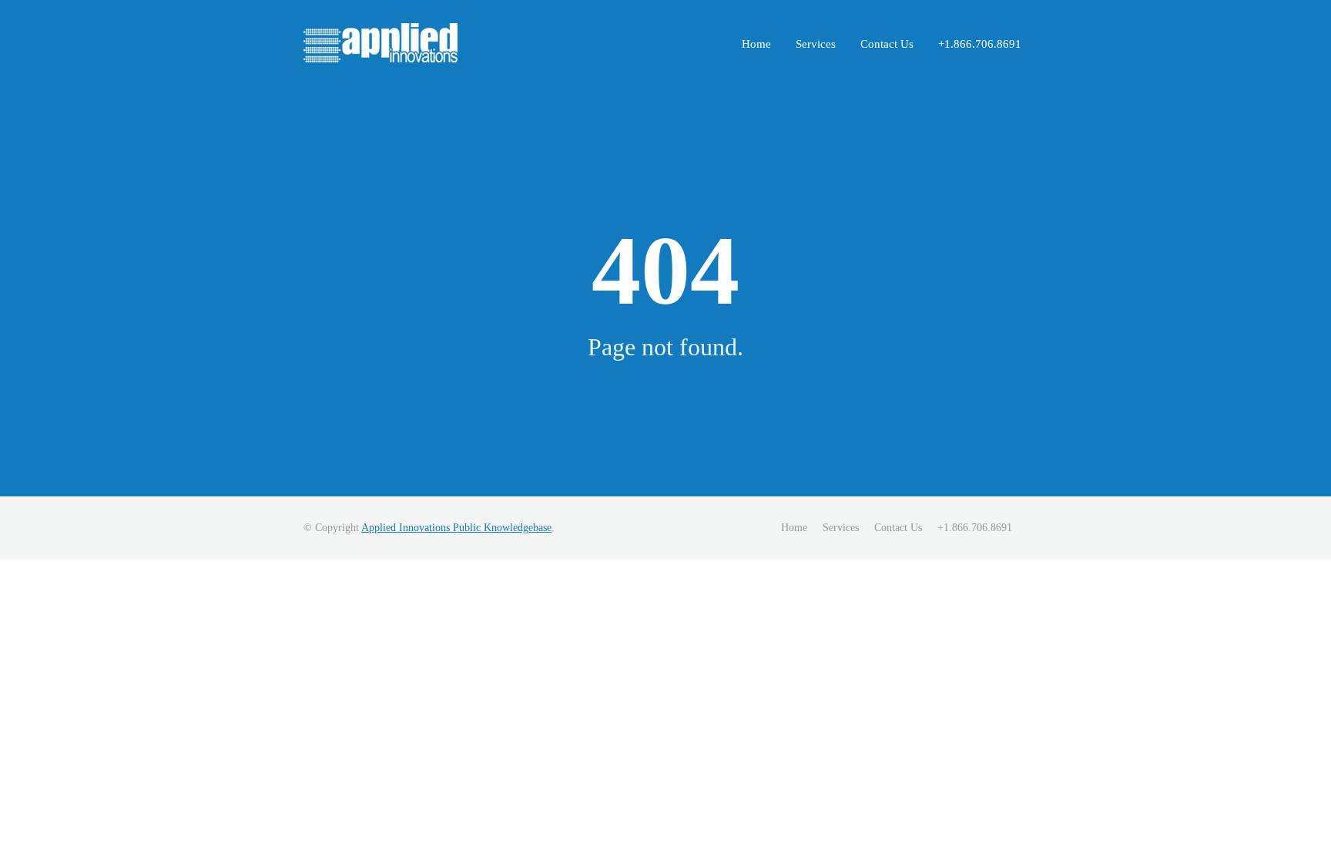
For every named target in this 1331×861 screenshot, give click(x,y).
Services (816, 44)
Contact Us (887, 44)
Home (756, 44)
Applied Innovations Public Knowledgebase (456, 527)
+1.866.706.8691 (979, 44)
